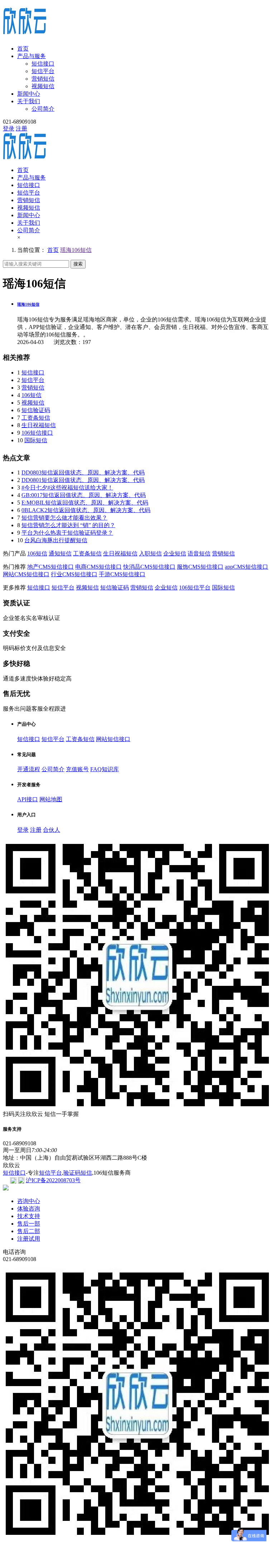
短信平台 (43, 71)
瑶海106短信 (76, 250)
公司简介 (43, 109)
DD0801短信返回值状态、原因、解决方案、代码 (83, 480)
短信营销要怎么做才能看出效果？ (64, 518)
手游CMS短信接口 (122, 574)
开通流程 (28, 769)
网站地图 (50, 799)
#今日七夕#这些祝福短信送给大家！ (67, 487)
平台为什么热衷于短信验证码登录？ (67, 533)
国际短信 (35, 440)
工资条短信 (35, 418)
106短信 (31, 395)
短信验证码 (35, 410)
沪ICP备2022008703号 (53, 1180)
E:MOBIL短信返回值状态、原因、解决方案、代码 (84, 503)
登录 (8, 128)
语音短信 (199, 553)
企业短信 (174, 553)
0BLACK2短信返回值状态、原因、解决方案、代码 (85, 510)
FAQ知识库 (104, 769)
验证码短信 (77, 1173)
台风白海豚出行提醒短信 (55, 540)
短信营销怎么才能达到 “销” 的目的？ (68, 525)
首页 (23, 49)
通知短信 (60, 553)
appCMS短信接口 (246, 567)
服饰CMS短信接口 (200, 567)
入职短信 (150, 553)
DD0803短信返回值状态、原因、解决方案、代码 (83, 472)
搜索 (78, 264)
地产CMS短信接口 (50, 567)
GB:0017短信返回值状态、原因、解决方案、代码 (83, 495)
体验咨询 (28, 1209)
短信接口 (43, 64)
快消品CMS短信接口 (149, 567)
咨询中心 (28, 1201)
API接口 (27, 799)
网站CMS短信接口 (26, 574)
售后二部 (28, 1231)
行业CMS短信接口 (74, 574)
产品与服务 (31, 56)
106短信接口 (37, 433)
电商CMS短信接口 (98, 567)
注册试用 (28, 1239)
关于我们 (28, 101)
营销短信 (43, 79)
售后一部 (28, 1224)
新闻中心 (28, 94)
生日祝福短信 (38, 425)
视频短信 (43, 86)
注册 (21, 128)
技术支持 (28, 1216)
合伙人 (51, 830)
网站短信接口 (113, 739)
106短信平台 (195, 587)
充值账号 (77, 769)
